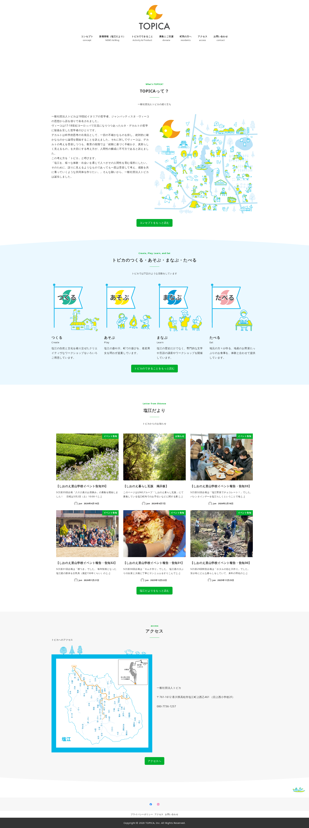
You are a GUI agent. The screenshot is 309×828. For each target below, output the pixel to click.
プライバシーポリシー (142, 814)
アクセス (158, 814)
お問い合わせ (171, 814)
